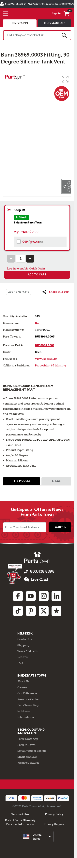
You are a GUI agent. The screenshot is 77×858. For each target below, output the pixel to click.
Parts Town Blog (28, 705)
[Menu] (5, 14)
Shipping (23, 645)
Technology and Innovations (30, 731)
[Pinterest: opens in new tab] (31, 611)
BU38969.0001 (44, 345)
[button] (65, 79)
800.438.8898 (42, 571)
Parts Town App (27, 738)
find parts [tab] (20, 23)
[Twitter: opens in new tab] (44, 611)
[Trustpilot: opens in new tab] (56, 611)
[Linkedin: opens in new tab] (56, 596)
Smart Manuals (27, 756)
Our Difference (27, 693)
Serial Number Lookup (31, 750)
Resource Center (28, 699)
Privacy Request (54, 824)
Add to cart (37, 274)
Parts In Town (26, 744)
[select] (37, 836)
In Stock (21, 217)
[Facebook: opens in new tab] (18, 596)
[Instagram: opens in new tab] (44, 596)
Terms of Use (20, 814)
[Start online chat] (14, 574)
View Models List (46, 358)
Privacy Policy (54, 814)
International (26, 717)
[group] (37, 126)
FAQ (20, 662)
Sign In (56, 13)
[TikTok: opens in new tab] (18, 611)
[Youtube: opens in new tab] (31, 596)
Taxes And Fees (27, 651)
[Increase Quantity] (30, 259)
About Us (23, 681)
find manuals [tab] (54, 23)
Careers (22, 687)
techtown (23, 711)
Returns (22, 657)
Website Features (28, 762)
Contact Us (24, 639)
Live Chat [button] (39, 579)
